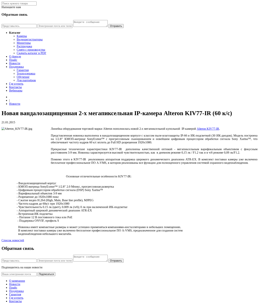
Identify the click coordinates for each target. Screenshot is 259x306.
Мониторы (24, 42)
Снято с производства (31, 49)
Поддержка (16, 66)
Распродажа (24, 46)
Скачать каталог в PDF (31, 53)
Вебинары (15, 90)
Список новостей (13, 240)
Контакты (15, 87)
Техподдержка (26, 73)
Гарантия (23, 70)
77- (208, 128)
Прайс (13, 59)
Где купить (16, 83)
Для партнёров (26, 80)
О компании (17, 280)
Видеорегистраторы (30, 39)
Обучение (23, 76)
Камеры (22, 36)
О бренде (15, 56)
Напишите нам (11, 7)
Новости (14, 63)
